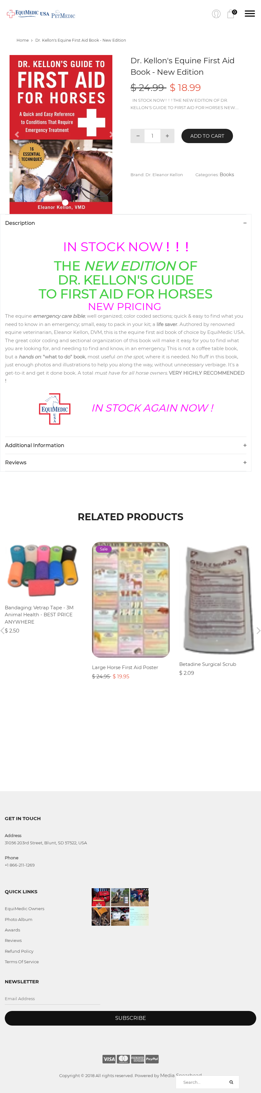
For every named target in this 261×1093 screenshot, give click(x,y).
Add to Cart (207, 136)
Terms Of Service (22, 961)
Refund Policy (19, 951)
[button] (18, 134)
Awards (12, 929)
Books (227, 174)
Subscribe (130, 1018)
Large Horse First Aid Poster (125, 667)
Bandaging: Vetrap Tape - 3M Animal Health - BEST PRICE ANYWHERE (39, 615)
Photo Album (18, 919)
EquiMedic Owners (24, 908)
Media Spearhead (181, 1075)
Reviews (13, 940)
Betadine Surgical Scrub (207, 664)
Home (23, 40)
